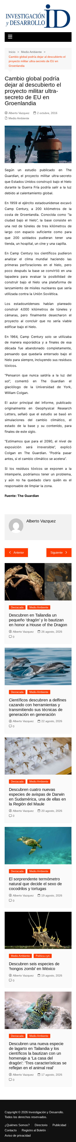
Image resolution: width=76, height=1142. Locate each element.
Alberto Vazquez (19, 113)
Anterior (19, 552)
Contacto (11, 1130)
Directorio (41, 1125)
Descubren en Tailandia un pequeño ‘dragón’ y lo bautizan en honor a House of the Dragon (38, 620)
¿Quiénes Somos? (17, 1125)
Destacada (17, 607)
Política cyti (43, 955)
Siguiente (56, 552)
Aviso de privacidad (18, 1135)
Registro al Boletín (34, 1130)
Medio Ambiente (19, 118)
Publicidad (59, 1125)
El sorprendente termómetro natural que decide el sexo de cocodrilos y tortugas (35, 884)
